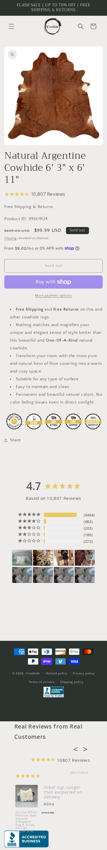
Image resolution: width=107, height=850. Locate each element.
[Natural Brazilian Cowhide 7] (85, 558)
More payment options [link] (53, 295)
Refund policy (57, 673)
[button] (11, 26)
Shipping (10, 238)
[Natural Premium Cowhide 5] (43, 558)
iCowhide (33, 673)
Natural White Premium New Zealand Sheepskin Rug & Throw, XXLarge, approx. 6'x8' (26, 821)
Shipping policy (72, 682)
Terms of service (41, 682)
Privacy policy (84, 673)
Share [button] (15, 440)
